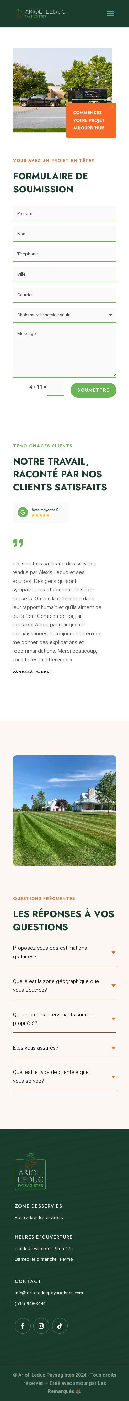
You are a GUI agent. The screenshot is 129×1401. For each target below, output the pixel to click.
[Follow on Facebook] (23, 1326)
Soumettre (93, 390)
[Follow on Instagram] (41, 1326)
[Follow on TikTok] (60, 1326)
